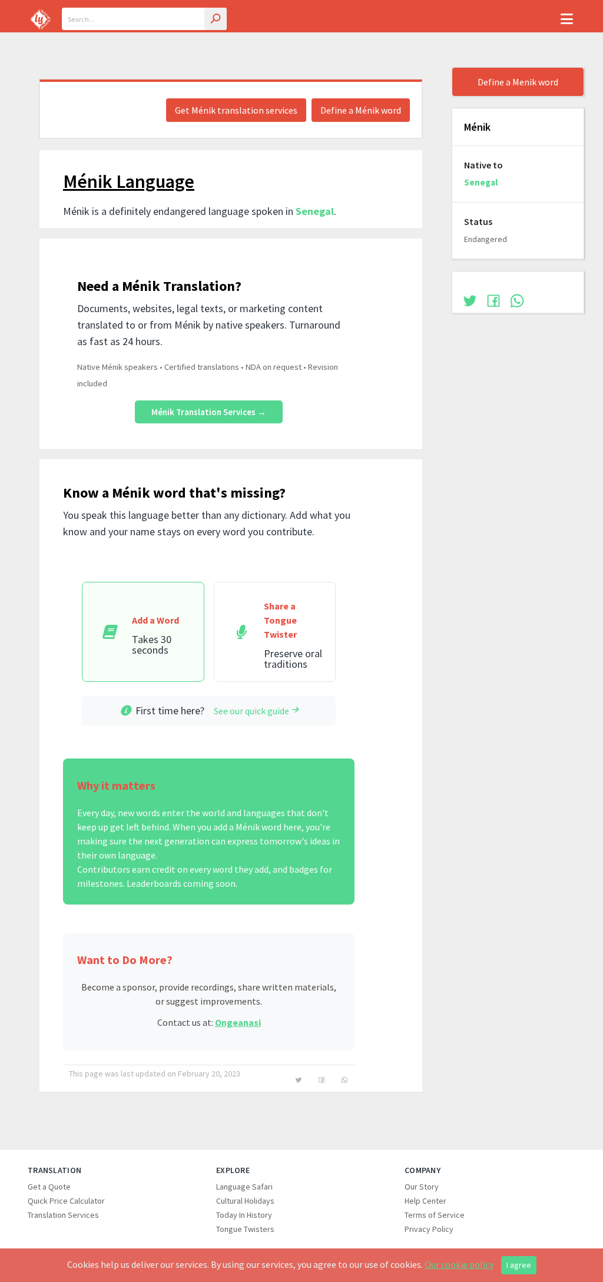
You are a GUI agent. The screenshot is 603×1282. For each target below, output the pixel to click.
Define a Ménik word (360, 110)
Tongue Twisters (245, 1229)
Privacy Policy (429, 1229)
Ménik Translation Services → (208, 412)
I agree (518, 1265)
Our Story (422, 1186)
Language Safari (244, 1186)
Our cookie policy (459, 1264)
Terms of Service (435, 1215)
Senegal (315, 211)
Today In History (244, 1215)
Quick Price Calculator (66, 1200)
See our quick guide (251, 710)
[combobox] (144, 19)
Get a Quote (49, 1186)
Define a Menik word (518, 82)
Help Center (425, 1200)
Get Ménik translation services (236, 110)
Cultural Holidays (245, 1200)
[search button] (215, 19)
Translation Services (63, 1215)
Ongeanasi (238, 1022)
